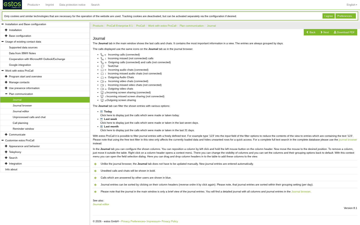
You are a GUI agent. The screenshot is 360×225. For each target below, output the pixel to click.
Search (95, 4)
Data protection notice (72, 4)
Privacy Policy (170, 221)
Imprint (50, 4)
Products (33, 4)
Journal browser (300, 191)
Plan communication (192, 25)
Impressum (153, 221)
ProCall (140, 25)
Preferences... (345, 15)
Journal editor (101, 204)
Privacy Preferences (133, 221)
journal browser (348, 139)
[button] (311, 32)
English (351, 4)
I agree (328, 15)
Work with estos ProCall (162, 25)
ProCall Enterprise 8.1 (120, 25)
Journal (211, 25)
